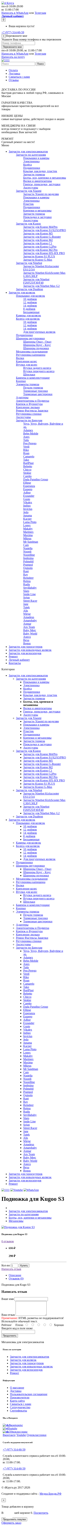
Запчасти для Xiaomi (28, 190)
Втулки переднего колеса (38, 371)
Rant (26, 571)
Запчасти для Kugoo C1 (37, 243)
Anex (26, 436)
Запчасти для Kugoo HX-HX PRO (44, 253)
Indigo (27, 505)
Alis (25, 610)
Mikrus (27, 538)
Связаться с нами (19, 76)
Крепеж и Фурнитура (29, 404)
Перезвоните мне (12, 47)
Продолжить (10, 1335)
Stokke (27, 472)
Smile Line (29, 594)
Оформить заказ (11, 1522)
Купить (24, 1265)
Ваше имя (7, 1298)
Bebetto (27, 466)
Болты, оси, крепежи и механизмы (44, 177)
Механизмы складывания (32, 351)
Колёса (27, 164)
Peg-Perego (29, 443)
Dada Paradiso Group (35, 479)
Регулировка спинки (29, 413)
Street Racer (30, 600)
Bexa (26, 640)
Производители (19, 1397)
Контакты (15, 663)
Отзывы (14, 80)
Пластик (28, 204)
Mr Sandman (30, 541)
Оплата (13, 70)
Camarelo (28, 456)
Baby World (30, 633)
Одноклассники (36, 1435)
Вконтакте (9, 1435)
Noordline (29, 554)
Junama (27, 515)
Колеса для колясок (28, 318)
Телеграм (40, 12)
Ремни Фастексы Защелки (32, 410)
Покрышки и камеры (36, 158)
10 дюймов (30, 299)
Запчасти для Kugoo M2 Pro (40, 249)
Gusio (26, 499)
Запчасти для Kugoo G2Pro (39, 246)
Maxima (28, 535)
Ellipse (27, 482)
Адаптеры (22, 397)
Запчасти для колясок (22, 292)
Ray (25, 574)
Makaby (28, 528)
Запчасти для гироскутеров (25, 646)
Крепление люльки (28, 407)
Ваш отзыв (8, 1314)
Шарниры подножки (36, 348)
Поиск (40, 63)
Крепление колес (26, 361)
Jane (25, 604)
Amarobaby (30, 620)
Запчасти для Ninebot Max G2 (41, 285)
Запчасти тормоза (34, 174)
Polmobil (28, 561)
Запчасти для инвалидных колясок (30, 650)
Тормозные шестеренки (37, 394)
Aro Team (29, 627)
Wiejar (27, 613)
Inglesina (28, 558)
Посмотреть (41, 1512)
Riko (26, 449)
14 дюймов (30, 305)
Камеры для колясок (28, 315)
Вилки (20, 358)
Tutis (26, 440)
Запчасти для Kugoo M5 (38, 233)
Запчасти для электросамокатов (28, 151)
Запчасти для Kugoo (28, 223)
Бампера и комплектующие (33, 377)
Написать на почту (13, 56)
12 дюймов (30, 302)
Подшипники (31, 167)
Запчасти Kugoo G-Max (37, 259)
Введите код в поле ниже (17, 1328)
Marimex (28, 531)
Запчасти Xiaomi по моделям (41, 194)
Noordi (27, 551)
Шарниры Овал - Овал (37, 341)
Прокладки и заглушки (37, 217)
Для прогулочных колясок (39, 331)
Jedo (25, 512)
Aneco (27, 636)
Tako (26, 459)
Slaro (26, 590)
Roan (26, 453)
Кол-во (5, 1265)
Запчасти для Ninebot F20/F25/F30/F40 (36, 281)
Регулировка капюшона (30, 354)
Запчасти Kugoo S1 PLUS (39, 256)
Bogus (27, 643)
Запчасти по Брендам (29, 420)
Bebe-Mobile (30, 433)
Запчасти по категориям (31, 154)
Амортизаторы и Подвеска (32, 400)
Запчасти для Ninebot (29, 263)
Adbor (27, 492)
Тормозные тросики (35, 390)
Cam (26, 545)
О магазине (17, 1387)
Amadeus (28, 617)
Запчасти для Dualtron (29, 289)
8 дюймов (29, 308)
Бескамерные (31, 312)
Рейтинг (6, 1325)
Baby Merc (29, 630)
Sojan (26, 597)
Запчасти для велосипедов (25, 653)
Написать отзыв (11, 1269)
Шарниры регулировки (30, 338)
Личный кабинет (19, 659)
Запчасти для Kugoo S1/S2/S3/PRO (44, 230)
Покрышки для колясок (30, 295)
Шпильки (29, 374)
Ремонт (13, 656)
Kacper (27, 518)
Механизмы (16, 1220)
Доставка (14, 73)
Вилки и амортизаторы (37, 181)
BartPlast (28, 463)
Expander (28, 495)
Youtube (21, 1435)
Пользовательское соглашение (28, 1394)
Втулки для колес (26, 364)
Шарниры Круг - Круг (37, 345)
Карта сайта (17, 1400)
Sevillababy (30, 587)
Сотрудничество (20, 1407)
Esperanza (29, 486)
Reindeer (28, 577)
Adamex (28, 430)
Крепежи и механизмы (37, 210)
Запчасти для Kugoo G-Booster (42, 236)
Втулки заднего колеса (37, 367)
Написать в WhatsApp (14, 12)
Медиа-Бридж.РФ (50, 1493)
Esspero (27, 489)
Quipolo (28, 568)
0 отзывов (7, 1241)
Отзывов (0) (16, 1278)
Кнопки (21, 381)
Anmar (27, 623)
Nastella (27, 548)
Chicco (27, 469)
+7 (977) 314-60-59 (12, 32)
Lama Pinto (29, 522)
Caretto (27, 476)
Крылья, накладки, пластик (40, 171)
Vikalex (27, 502)
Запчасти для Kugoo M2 (38, 240)
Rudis (26, 584)
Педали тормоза (33, 387)
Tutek (26, 607)
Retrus (27, 581)
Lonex (27, 525)
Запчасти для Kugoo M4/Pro (40, 226)
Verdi (26, 446)
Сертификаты (18, 1410)
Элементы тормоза (27, 384)
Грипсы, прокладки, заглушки (41, 184)
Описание (15, 1275)
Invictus (27, 508)
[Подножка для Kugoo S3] (18, 1227)
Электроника (31, 161)
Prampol (28, 564)
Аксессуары (30, 187)
